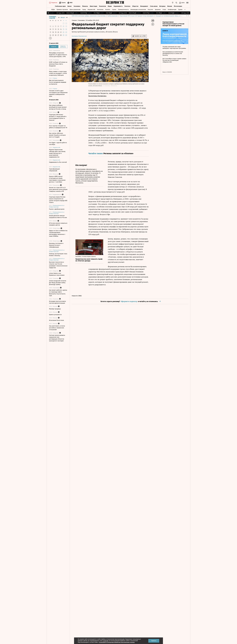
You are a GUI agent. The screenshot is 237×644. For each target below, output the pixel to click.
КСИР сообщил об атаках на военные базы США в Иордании (58, 64)
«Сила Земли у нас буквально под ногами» (57, 274)
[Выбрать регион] (173, 3)
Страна (114, 9)
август (63, 17)
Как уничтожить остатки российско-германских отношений (57, 327)
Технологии (102, 6)
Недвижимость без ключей (58, 162)
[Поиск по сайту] (176, 3)
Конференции (172, 9)
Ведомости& (91, 9)
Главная (74, 20)
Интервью (162, 6)
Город (84, 9)
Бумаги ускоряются (55, 314)
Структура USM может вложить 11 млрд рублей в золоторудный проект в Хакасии (57, 117)
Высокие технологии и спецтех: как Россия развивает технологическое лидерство (58, 264)
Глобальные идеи (60, 6)
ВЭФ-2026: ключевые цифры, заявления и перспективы (89, 16)
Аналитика (100, 9)
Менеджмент (144, 6)
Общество (135, 6)
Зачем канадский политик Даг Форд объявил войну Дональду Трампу (57, 282)
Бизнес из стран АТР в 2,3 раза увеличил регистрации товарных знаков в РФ (58, 189)
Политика (127, 6)
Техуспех (150, 9)
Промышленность (123, 9)
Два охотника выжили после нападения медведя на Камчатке (57, 82)
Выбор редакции (112, 16)
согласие (105, 641)
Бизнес (69, 6)
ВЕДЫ (53, 9)
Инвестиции (93, 6)
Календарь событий (52, 17)
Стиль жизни (153, 6)
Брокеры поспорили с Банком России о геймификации (56, 245)
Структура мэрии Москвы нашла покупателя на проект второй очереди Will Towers (58, 199)
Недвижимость (118, 6)
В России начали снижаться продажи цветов (58, 224)
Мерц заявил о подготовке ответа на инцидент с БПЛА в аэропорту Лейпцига (58, 73)
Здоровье (158, 9)
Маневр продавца (55, 309)
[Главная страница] (115, 2)
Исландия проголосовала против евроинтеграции (57, 302)
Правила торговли (62, 9)
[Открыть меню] (187, 3)
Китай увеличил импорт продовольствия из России (58, 216)
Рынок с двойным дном (56, 209)
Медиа (110, 6)
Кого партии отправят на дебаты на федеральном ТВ (58, 126)
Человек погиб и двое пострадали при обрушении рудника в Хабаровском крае (58, 93)
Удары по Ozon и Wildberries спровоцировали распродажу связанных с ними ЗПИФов (58, 233)
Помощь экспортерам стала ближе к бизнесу (58, 254)
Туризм (180, 9)
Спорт (164, 9)
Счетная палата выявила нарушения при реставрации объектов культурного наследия (57, 338)
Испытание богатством (56, 320)
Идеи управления (75, 9)
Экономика (77, 6)
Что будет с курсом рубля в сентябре (58, 143)
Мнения (169, 6)
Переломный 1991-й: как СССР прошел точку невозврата (137, 16)
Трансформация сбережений (54, 170)
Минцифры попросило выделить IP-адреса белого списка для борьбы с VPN (58, 54)
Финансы (85, 6)
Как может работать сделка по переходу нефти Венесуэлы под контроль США (58, 292)
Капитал (107, 9)
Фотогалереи (178, 6)
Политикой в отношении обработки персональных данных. (117, 642)
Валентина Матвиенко (97, 96)
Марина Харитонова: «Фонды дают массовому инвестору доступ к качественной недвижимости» (57, 153)
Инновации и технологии (138, 9)
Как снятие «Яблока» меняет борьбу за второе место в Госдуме (57, 135)
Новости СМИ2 (77, 296)
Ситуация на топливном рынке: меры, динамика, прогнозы (173, 16)
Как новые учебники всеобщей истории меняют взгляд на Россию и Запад (58, 107)
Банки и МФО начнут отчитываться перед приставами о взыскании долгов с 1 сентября (57, 179)
